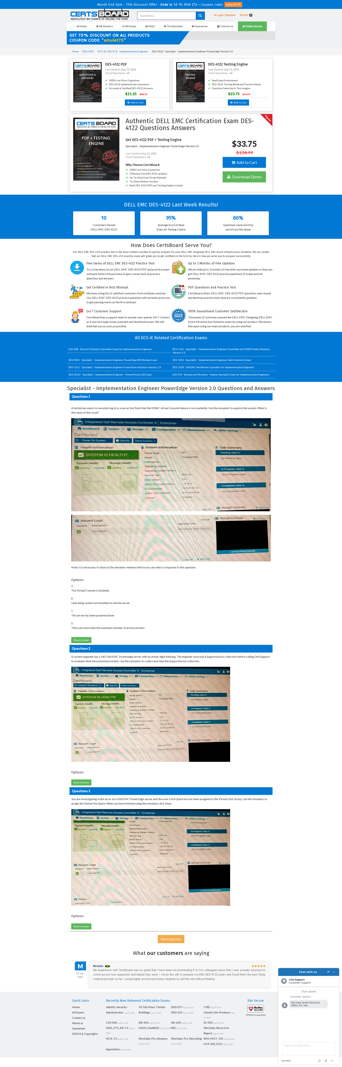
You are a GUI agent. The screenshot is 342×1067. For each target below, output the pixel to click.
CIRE (207, 1007)
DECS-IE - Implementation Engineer (128, 51)
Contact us (226, 26)
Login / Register (226, 15)
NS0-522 (176, 1012)
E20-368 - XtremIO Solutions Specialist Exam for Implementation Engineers (110, 349)
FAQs (151, 26)
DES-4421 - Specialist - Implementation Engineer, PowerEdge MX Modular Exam (113, 359)
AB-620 (176, 1022)
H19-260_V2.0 (213, 1043)
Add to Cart (136, 102)
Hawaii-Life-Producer (217, 1012)
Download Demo (246, 176)
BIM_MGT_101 (213, 1038)
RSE (173, 1027)
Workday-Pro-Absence (153, 1038)
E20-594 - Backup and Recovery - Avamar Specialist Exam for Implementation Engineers (221, 374)
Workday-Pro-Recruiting (186, 1038)
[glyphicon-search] (200, 16)
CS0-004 (111, 1022)
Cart (247, 15)
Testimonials (174, 26)
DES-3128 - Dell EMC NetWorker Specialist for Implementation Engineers (213, 367)
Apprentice (113, 1049)
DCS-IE (102, 51)
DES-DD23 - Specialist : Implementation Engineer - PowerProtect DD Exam (110, 374)
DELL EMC (88, 51)
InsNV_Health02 (149, 1027)
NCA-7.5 (111, 1038)
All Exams (130, 26)
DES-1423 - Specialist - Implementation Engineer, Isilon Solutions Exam (212, 359)
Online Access (253, 26)
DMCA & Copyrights (85, 1033)
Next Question (171, 939)
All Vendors (106, 26)
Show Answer (81, 640)
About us (77, 1023)
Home (83, 26)
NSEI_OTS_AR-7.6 (117, 1027)
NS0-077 (176, 1007)
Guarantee (201, 26)
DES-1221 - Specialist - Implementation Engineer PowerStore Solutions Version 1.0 (115, 367)
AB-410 (143, 1022)
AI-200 (208, 1022)
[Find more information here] (308, 1016)
